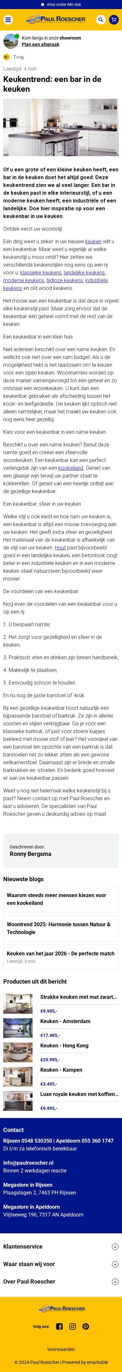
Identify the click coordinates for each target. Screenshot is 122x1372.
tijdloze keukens (65, 280)
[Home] (54, 19)
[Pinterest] (85, 1326)
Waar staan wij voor (29, 1264)
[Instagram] (72, 1326)
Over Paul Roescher (29, 1281)
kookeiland (70, 468)
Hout (60, 548)
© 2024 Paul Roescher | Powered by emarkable (61, 1362)
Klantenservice (23, 1246)
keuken (93, 241)
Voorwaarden (61, 1349)
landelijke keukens (84, 273)
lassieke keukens (42, 273)
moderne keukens (23, 280)
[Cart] (114, 20)
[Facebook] (59, 1326)
